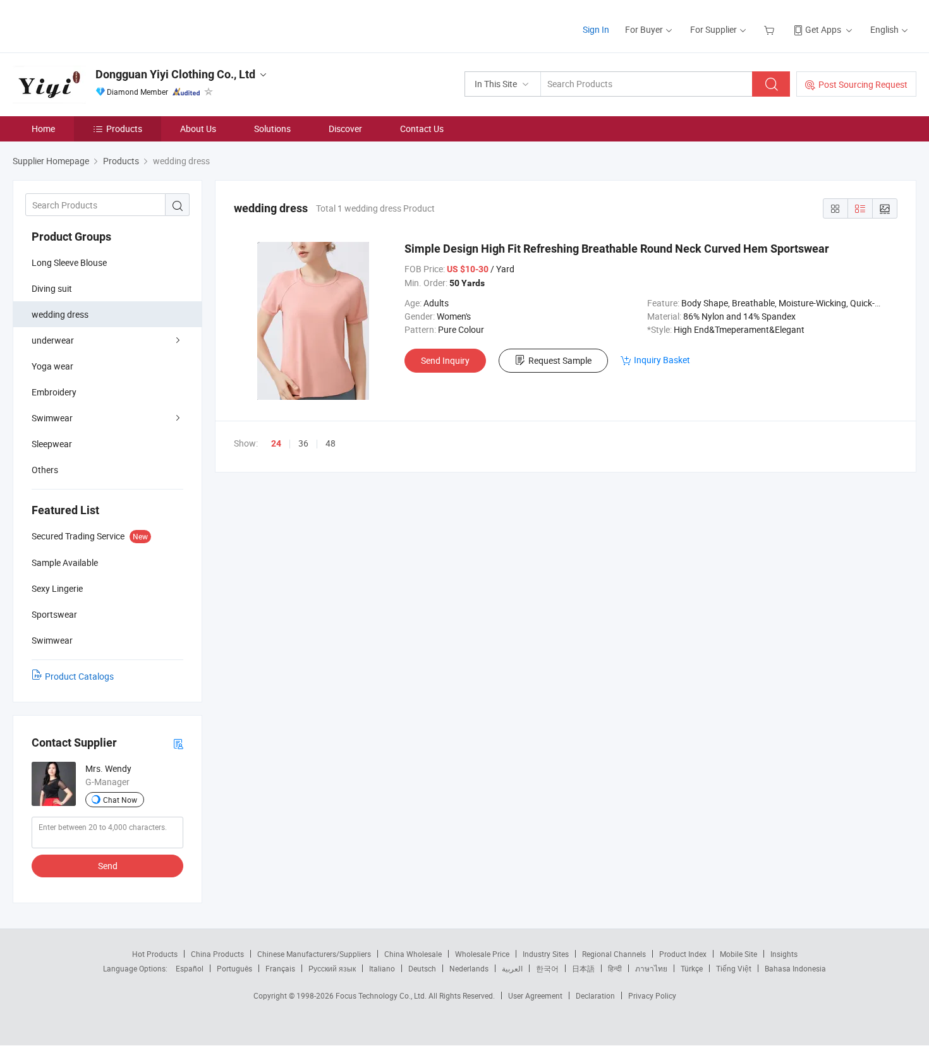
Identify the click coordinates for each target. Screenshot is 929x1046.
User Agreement (535, 995)
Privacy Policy (652, 995)
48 (330, 443)
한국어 (547, 968)
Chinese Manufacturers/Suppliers (314, 954)
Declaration (595, 995)
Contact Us (422, 129)
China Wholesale (413, 954)
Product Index (683, 954)
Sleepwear (52, 444)
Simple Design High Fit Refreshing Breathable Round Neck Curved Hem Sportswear (616, 248)
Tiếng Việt (733, 968)
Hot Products (155, 954)
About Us (198, 129)
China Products (217, 954)
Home (43, 129)
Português (234, 968)
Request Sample (560, 360)
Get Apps (823, 29)
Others (45, 470)
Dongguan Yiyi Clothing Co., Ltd (175, 74)
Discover (345, 129)
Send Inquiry (445, 360)
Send (108, 866)
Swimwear (52, 418)
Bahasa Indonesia (795, 968)
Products (124, 129)
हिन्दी (615, 968)
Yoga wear (52, 366)
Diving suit (52, 288)
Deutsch (422, 968)
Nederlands (469, 968)
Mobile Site (738, 954)
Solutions (272, 129)
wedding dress (60, 314)
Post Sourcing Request (863, 84)
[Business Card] (178, 743)
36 (303, 443)
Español (189, 968)
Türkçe (692, 968)
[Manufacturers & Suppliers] (94, 25)
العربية (512, 968)
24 (276, 443)
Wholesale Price (482, 954)
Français (280, 968)
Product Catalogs (79, 676)
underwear (53, 340)
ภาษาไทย (651, 968)
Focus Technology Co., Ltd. (382, 995)
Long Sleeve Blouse (69, 262)
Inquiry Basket (662, 360)
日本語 (583, 968)
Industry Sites (546, 954)
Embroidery (54, 392)
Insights (784, 954)
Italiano (382, 968)
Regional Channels (614, 954)
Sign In (596, 29)
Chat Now (120, 800)
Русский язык (332, 968)
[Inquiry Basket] (770, 29)
